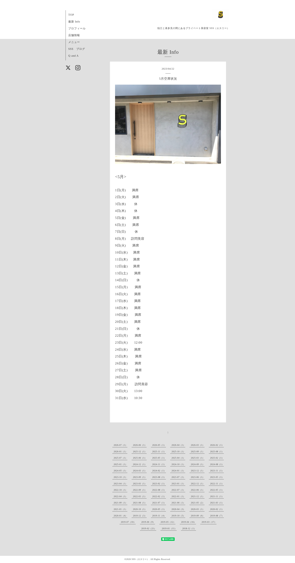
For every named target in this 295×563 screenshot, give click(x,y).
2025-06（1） (140, 458)
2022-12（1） (198, 483)
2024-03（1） (140, 471)
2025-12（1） (140, 451)
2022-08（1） (159, 490)
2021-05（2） (198, 503)
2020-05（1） (159, 509)
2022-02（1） (159, 496)
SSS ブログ (76, 48)
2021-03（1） (217, 503)
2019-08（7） (217, 516)
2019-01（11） (169, 528)
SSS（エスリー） (140, 559)
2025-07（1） (120, 458)
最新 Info (74, 21)
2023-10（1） (120, 477)
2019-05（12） (168, 522)
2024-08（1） (217, 464)
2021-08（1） (140, 503)
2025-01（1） (120, 464)
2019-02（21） (148, 528)
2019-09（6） (198, 516)
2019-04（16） (188, 522)
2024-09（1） (198, 464)
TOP (71, 14)
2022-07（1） (178, 490)
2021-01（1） (120, 509)
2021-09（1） (120, 503)
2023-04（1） (120, 483)
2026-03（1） (198, 445)
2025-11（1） (159, 451)
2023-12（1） (198, 471)
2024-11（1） (159, 464)
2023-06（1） (198, 477)
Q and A (73, 55)
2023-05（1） (217, 477)
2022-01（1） (178, 496)
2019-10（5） (178, 516)
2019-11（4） (159, 516)
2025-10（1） (178, 451)
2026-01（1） (120, 451)
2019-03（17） (209, 522)
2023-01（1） (178, 483)
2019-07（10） (128, 522)
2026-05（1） (159, 445)
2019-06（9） (148, 522)
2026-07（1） (120, 445)
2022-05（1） (217, 490)
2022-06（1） (198, 490)
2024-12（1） (140, 464)
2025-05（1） (159, 458)
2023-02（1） (159, 483)
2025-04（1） (178, 458)
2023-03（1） (140, 483)
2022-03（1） (140, 496)
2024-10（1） (178, 464)
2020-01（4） (120, 516)
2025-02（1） (217, 458)
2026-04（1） (178, 445)
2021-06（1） (178, 503)
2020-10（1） (140, 509)
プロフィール (77, 28)
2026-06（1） (140, 445)
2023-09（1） (140, 477)
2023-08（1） (159, 477)
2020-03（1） (198, 509)
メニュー (74, 42)
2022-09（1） (140, 490)
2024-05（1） (120, 471)
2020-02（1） (217, 509)
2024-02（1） (159, 471)
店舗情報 (74, 35)
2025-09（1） (198, 451)
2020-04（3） (178, 509)
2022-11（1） (217, 483)
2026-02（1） (217, 445)
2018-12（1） (189, 528)
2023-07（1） (178, 477)
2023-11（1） (217, 471)
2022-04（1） (120, 496)
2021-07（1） (159, 503)
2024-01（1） (178, 471)
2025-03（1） (198, 458)
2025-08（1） (217, 451)
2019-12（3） (140, 516)
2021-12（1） (198, 496)
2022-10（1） (120, 490)
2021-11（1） (217, 496)
